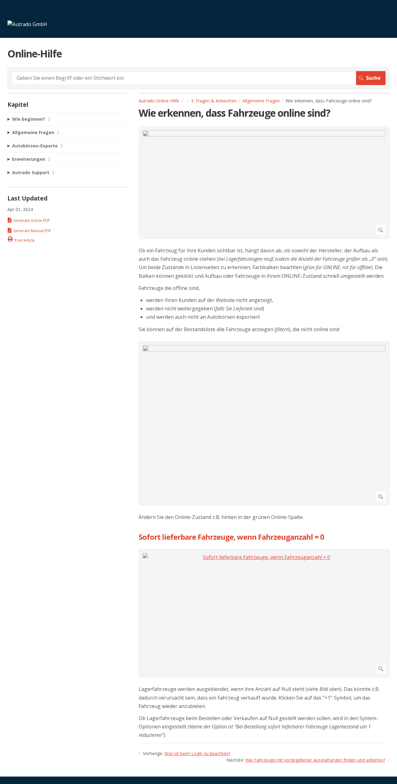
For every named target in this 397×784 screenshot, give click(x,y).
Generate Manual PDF (32, 230)
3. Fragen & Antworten (214, 101)
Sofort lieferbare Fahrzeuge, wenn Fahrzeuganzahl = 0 (231, 537)
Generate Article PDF (31, 220)
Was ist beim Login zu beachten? (197, 753)
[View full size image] (264, 182)
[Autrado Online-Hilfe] (27, 24)
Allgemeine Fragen (261, 101)
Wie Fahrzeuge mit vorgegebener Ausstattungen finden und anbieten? (315, 760)
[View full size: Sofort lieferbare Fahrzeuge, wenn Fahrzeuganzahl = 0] (264, 613)
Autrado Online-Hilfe (159, 101)
